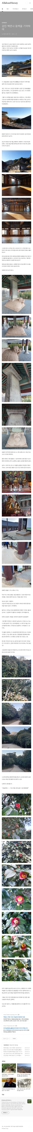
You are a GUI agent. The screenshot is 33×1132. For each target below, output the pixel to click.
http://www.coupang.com (10, 1014)
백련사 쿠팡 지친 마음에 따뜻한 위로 (14, 1017)
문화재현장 (6, 1045)
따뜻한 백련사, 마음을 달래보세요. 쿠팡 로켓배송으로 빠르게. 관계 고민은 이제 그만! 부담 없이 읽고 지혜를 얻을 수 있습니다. (16, 1020)
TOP (30, 1127)
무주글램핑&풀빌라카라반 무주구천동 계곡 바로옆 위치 (16, 1028)
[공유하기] (7, 1039)
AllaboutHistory (10, 3)
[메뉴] (30, 3)
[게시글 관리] (9, 1039)
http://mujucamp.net (9, 1025)
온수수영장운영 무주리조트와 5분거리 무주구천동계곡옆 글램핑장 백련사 (16, 1031)
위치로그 (24, 9)
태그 (8, 9)
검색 (26, 3)
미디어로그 (15, 9)
